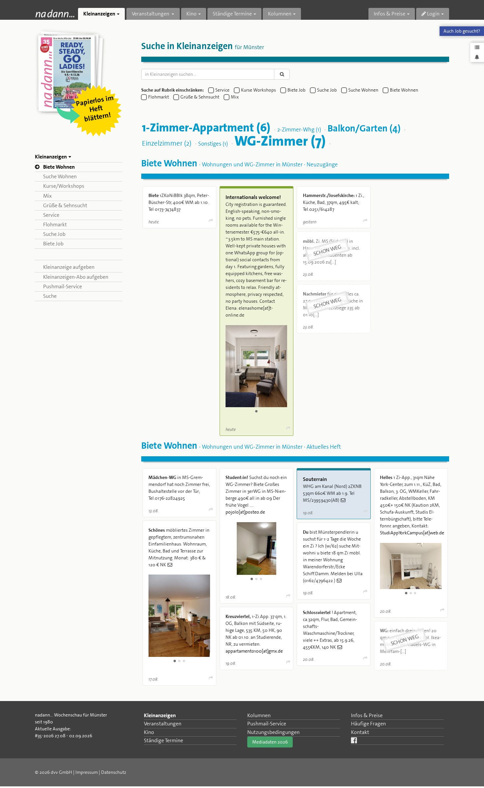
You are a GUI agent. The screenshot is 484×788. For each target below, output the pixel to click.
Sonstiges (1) (213, 143)
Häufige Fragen (368, 723)
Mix (47, 195)
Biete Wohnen (59, 166)
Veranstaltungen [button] (151, 13)
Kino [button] (191, 13)
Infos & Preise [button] (389, 13)
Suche (50, 296)
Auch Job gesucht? (462, 31)
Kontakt (360, 732)
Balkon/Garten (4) (364, 128)
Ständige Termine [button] (232, 13)
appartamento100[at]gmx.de (254, 651)
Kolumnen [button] (279, 13)
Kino (149, 732)
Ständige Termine (163, 740)
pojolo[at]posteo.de (245, 512)
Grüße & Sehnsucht (65, 205)
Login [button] (433, 13)
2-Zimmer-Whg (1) (299, 129)
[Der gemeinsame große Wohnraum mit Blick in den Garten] (179, 616)
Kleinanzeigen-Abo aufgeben (75, 276)
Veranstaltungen (162, 723)
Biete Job (53, 243)
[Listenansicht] (477, 47)
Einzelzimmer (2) (166, 143)
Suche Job (54, 234)
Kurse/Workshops (63, 186)
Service (51, 214)
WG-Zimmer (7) (280, 141)
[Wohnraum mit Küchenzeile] (411, 566)
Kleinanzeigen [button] (99, 13)
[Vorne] (256, 548)
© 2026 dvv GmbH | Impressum (66, 772)
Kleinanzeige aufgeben (68, 267)
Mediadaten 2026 (270, 742)
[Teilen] (210, 220)
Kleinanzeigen (160, 715)
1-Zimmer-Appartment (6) (206, 127)
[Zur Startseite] (55, 13)
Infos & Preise (367, 715)
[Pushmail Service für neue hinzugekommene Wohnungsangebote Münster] (477, 57)
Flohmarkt (55, 224)
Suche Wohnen (60, 176)
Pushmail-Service (62, 286)
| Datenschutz (112, 772)
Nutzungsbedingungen (273, 732)
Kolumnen (259, 715)
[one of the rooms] (256, 366)
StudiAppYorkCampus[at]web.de (412, 533)
